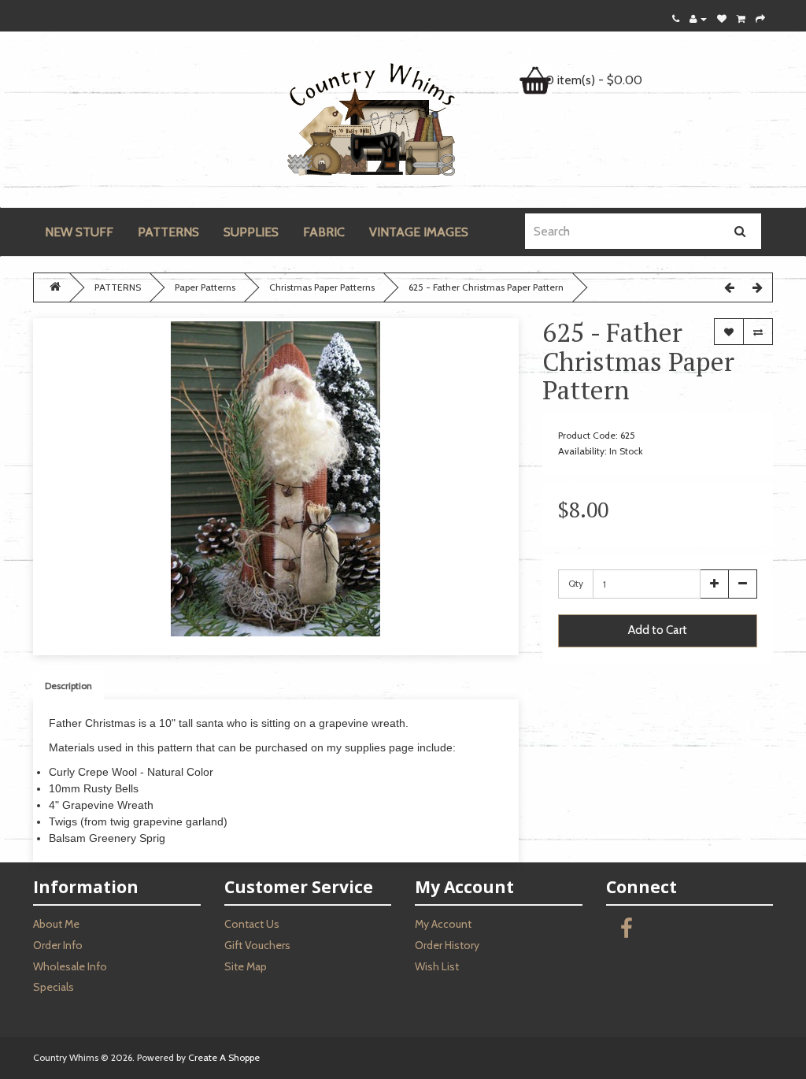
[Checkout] (760, 18)
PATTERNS (168, 231)
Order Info (58, 945)
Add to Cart (657, 630)
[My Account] (698, 18)
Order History (447, 945)
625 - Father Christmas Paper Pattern (486, 287)
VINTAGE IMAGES (418, 231)
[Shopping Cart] (741, 18)
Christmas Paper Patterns (322, 287)
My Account (443, 924)
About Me (56, 924)
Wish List (437, 966)
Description (68, 686)
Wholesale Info (70, 966)
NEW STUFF (79, 231)
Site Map (245, 966)
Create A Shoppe (224, 1057)
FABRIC (324, 231)
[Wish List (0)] (722, 18)
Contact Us (251, 924)
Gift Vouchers (257, 945)
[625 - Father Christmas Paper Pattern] (276, 479)
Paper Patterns (205, 287)
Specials (53, 987)
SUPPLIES (251, 231)
